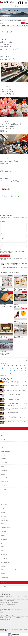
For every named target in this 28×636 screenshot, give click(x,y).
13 (21, 368)
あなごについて (4, 447)
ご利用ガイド (21, 1)
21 (25, 370)
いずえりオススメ (5, 455)
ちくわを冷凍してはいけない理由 (12, 394)
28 (25, 372)
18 (14, 370)
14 (25, 368)
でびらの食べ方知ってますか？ (11, 412)
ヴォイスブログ (4, 512)
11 (14, 368)
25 (14, 372)
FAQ (2, 432)
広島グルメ (3, 531)
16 (6, 370)
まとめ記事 (3, 489)
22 (2, 372)
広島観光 (3, 535)
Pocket (21, 205)
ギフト (2, 493)
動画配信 (3, 523)
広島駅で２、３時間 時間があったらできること (15, 386)
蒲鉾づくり (3, 573)
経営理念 (3, 566)
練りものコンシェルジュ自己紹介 (9, 569)
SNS (2, 435)
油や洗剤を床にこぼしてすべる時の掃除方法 (15, 390)
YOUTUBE (3, 439)
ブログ (2, 497)
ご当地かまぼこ (4, 481)
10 (10, 368)
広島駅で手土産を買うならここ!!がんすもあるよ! (15, 417)
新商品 (2, 546)
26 (18, 372)
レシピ (2, 508)
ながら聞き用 (4, 485)
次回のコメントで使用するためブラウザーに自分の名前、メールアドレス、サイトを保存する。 (13, 252)
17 (10, 370)
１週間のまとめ (4, 577)
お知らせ (3, 474)
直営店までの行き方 (5, 562)
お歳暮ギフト (4, 470)
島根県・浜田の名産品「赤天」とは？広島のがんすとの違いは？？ (15, 404)
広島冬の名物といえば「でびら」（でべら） (15, 421)
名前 (1, 233)
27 (21, 372)
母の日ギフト (4, 554)
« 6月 (1, 375)
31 (10, 373)
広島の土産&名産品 (5, 527)
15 (2, 370)
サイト (1, 244)
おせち (2, 466)
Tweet (3, 205)
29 (2, 373)
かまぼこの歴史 (4, 478)
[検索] (26, 360)
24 (10, 372)
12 (18, 368)
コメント (2, 221)
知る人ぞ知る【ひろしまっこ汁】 (12, 399)
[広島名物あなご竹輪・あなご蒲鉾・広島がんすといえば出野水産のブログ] (7, 2)
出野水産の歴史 (4, 520)
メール (2, 238)
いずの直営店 (7, 20)
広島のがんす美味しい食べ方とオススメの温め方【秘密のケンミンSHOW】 (15, 382)
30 (6, 373)
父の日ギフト (4, 558)
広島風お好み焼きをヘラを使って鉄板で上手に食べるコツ (15, 408)
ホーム (2, 20)
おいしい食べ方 (4, 462)
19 (18, 370)
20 (21, 370)
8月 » (4, 375)
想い (2, 543)
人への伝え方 (4, 516)
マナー (2, 501)
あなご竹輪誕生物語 (5, 451)
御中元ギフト (4, 539)
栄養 (2, 550)
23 (6, 372)
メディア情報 (4, 504)
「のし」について (5, 443)
